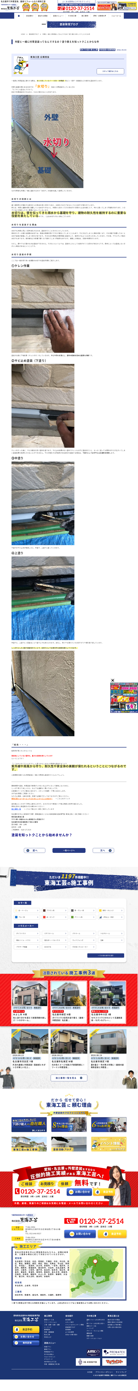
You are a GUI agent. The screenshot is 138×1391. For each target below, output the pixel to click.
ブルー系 (22, 917)
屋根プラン (47, 1349)
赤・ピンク (50, 917)
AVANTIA (47, 947)
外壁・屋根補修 (49, 1332)
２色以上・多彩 (108, 917)
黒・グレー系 (79, 910)
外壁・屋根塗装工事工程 (52, 1364)
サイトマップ (121, 1372)
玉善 (102, 940)
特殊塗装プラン (49, 1351)
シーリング (47, 1327)
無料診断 (27, 1343)
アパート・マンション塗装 (95, 1330)
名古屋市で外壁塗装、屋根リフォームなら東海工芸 (112, 1375)
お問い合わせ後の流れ (115, 1327)
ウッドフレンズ (78, 940)
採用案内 (68, 1329)
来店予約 (27, 1329)
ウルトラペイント (49, 1356)
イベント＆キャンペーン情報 (74, 1324)
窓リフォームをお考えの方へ (96, 1323)
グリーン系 (78, 917)
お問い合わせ (27, 1337)
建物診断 (89, 1333)
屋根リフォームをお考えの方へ (96, 1320)
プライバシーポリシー (104, 1372)
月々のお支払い (49, 1354)
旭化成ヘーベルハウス (52, 940)
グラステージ (48, 1359)
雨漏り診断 (90, 1335)
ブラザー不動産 (21, 947)
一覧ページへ (69, 850)
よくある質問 (69, 1332)
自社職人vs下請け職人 (115, 1324)
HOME (90, 1372)
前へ (35, 850)
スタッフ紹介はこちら (110, 71)
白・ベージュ (23, 910)
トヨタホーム (105, 933)
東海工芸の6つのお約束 (115, 1322)
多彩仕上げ (47, 1337)
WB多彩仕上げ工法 (50, 1361)
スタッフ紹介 (69, 1322)
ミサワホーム (49, 933)
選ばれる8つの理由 (114, 1319)
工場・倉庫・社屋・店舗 (52, 1324)
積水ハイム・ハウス (23, 940)
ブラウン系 (50, 910)
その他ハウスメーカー (80, 947)
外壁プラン (47, 1346)
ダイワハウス (21, 933)
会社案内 (68, 1319)
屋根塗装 (47, 1329)
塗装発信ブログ (70, 1327)
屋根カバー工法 (49, 1319)
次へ (102, 850)
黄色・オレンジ (108, 910)
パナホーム (76, 933)
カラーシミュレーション (94, 1338)
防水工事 (47, 1334)
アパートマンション (50, 1322)
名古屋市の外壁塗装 (27, 1315)
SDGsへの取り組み (71, 1334)
